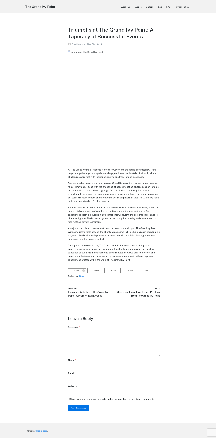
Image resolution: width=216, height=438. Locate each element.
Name (72, 360)
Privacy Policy (182, 7)
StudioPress (41, 431)
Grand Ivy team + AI (80, 44)
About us (125, 7)
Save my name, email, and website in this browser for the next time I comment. (112, 399)
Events (138, 7)
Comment (74, 327)
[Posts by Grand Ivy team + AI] (70, 44)
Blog (160, 7)
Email (72, 373)
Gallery (149, 7)
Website (72, 386)
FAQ (168, 7)
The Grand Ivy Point (40, 7)
